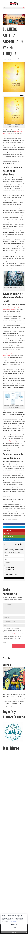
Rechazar (14, 927)
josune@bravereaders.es (13, 706)
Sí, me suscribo (14, 578)
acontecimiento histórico (8, 323)
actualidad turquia (9, 58)
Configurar (14, 930)
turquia (18, 58)
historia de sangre (17, 434)
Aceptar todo (14, 924)
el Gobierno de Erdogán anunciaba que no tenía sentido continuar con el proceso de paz (14, 353)
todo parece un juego (11, 410)
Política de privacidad (17, 633)
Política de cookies (12, 921)
